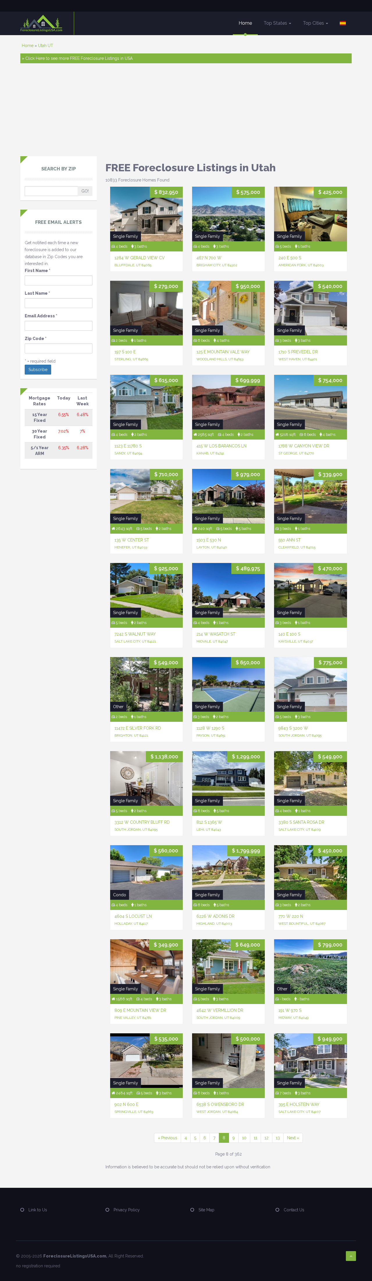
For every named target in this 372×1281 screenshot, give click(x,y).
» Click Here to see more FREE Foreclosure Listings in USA (77, 58)
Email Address (41, 316)
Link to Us (37, 1210)
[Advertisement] (186, 112)
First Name (37, 270)
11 (255, 1138)
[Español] (343, 23)
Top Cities (314, 23)
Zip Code (35, 338)
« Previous (167, 1138)
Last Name (37, 293)
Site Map (206, 1210)
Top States (276, 23)
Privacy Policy (127, 1210)
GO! (85, 191)
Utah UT (45, 45)
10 (244, 1138)
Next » (293, 1138)
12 (266, 1138)
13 (278, 1138)
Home (245, 23)
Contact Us (294, 1210)
